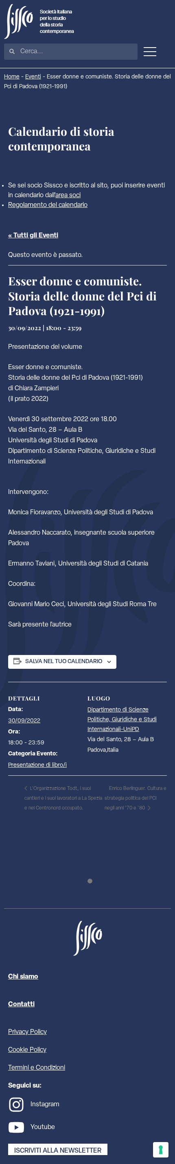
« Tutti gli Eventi (33, 236)
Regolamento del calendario (48, 205)
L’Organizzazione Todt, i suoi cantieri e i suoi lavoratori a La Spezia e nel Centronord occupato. (63, 798)
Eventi (33, 77)
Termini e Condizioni (36, 1068)
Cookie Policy (27, 1050)
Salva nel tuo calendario (63, 662)
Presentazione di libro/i (37, 765)
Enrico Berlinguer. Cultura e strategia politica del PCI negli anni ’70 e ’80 (135, 798)
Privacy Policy (27, 1032)
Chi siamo (23, 977)
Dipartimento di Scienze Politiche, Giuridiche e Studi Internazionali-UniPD (122, 720)
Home (12, 77)
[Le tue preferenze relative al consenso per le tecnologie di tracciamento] (160, 1149)
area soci (68, 195)
